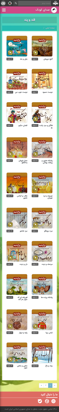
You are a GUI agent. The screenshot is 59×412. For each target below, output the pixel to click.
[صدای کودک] (53, 401)
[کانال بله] (40, 401)
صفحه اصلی (50, 28)
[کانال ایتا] (46, 401)
